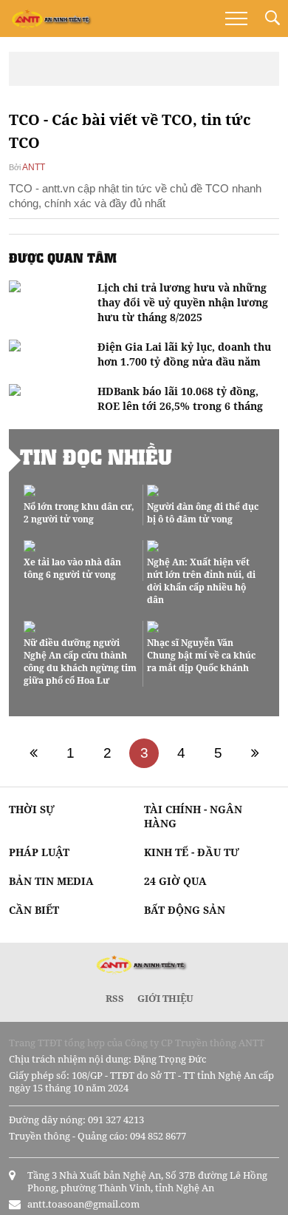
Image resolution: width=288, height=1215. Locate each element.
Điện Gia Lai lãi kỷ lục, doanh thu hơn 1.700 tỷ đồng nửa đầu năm (184, 354)
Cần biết (34, 910)
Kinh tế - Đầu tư (191, 852)
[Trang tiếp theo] (255, 753)
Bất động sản (184, 910)
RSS (115, 998)
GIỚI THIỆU (165, 998)
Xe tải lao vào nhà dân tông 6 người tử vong (72, 568)
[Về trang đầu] (33, 753)
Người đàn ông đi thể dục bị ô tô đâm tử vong (202, 512)
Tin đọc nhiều (96, 456)
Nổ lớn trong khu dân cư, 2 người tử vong (79, 512)
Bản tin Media (51, 881)
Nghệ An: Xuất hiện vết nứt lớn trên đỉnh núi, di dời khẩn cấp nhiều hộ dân (201, 581)
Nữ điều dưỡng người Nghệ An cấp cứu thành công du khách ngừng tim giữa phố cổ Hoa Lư (80, 661)
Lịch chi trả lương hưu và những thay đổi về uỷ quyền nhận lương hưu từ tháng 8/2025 (182, 302)
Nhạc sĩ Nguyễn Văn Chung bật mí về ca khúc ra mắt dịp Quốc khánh (201, 655)
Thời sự (32, 809)
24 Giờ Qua (175, 881)
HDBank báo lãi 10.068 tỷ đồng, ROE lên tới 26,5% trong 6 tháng (180, 398)
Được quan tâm (63, 257)
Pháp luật (39, 852)
